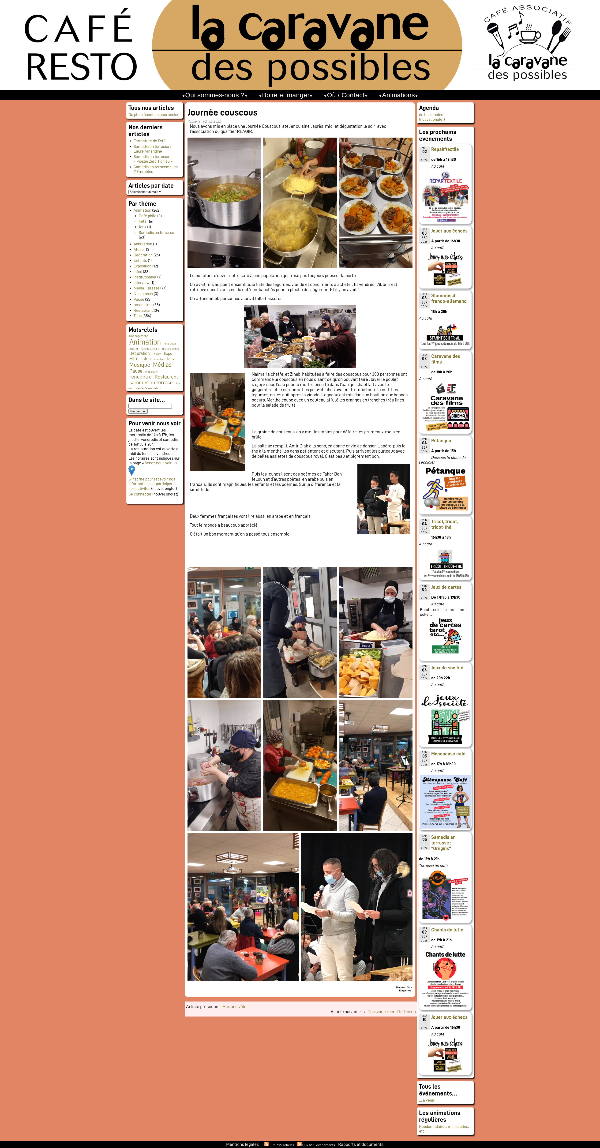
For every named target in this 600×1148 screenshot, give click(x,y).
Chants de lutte (447, 929)
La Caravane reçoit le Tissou (389, 1011)
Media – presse (146, 288)
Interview (142, 283)
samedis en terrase (151, 382)
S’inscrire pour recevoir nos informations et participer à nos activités (152, 484)
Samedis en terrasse (156, 232)
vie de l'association (148, 388)
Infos (146, 358)
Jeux (142, 227)
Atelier (139, 249)
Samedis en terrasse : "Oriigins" (443, 843)
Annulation (143, 244)
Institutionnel (145, 277)
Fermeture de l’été (149, 141)
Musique (139, 365)
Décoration (143, 255)
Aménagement (138, 336)
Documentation (171, 349)
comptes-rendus (150, 349)
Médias (162, 365)
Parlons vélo (234, 1006)
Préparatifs (151, 372)
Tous (138, 316)
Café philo (147, 216)
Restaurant (143, 310)
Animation (142, 210)
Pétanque (441, 440)
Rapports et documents (360, 1144)
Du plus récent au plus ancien (153, 115)
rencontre (140, 376)
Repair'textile (445, 149)
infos (138, 272)
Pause (139, 299)
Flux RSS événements (318, 1145)
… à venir (426, 1100)
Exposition (142, 266)
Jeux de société (447, 667)
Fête (142, 221)
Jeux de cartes (446, 587)
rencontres (143, 305)
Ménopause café (448, 753)
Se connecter (139, 494)
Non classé (143, 294)
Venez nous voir (158, 463)
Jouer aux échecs (449, 230)
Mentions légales (242, 1144)
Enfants (140, 260)
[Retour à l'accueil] (300, 45)
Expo (168, 353)
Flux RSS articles (281, 1145)
